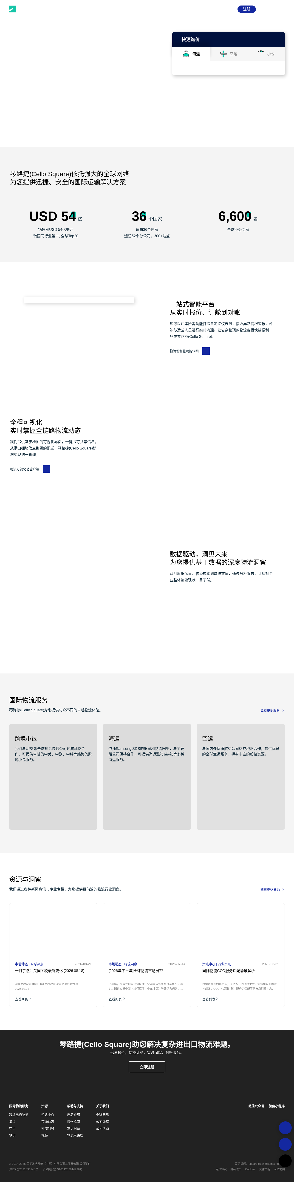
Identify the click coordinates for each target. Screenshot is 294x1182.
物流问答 (47, 1128)
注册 (246, 9)
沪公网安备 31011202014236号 (62, 1169)
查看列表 (22, 999)
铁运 (12, 1135)
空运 (12, 1128)
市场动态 (47, 1121)
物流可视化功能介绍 (24, 469)
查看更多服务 (270, 710)
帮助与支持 (75, 1106)
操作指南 (73, 1121)
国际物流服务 (18, 1106)
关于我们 (102, 1106)
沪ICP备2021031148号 (23, 1169)
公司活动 (102, 1128)
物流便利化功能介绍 (184, 351)
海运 (12, 1121)
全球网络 (102, 1115)
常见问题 (73, 1128)
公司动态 (102, 1121)
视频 (44, 1135)
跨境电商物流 (18, 1115)
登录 (228, 9)
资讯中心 (47, 1115)
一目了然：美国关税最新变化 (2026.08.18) (49, 971)
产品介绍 (73, 1115)
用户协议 (221, 1169)
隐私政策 (235, 1169)
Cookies (250, 1169)
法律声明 (264, 1169)
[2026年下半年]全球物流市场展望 (136, 971)
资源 (44, 1106)
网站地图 (279, 1169)
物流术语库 (75, 1135)
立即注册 (147, 1067)
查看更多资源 (270, 889)
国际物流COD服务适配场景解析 (228, 971)
